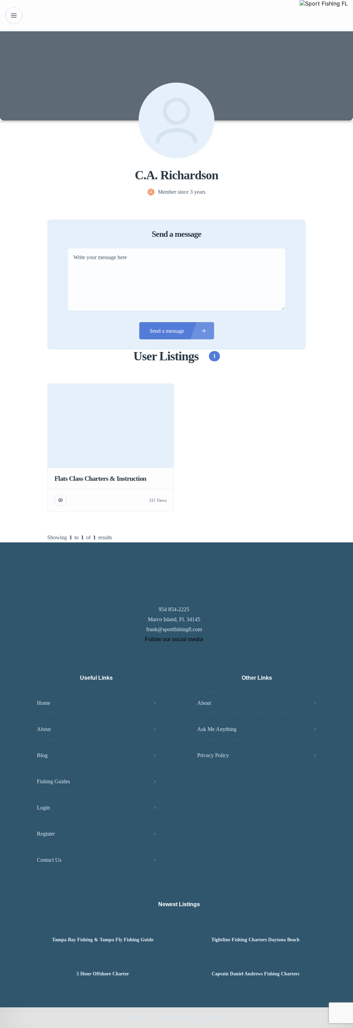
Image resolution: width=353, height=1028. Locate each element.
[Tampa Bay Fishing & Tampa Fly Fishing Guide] (103, 926)
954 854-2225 (174, 609)
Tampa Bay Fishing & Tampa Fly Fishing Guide (102, 939)
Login (43, 807)
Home (43, 703)
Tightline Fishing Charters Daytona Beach (255, 939)
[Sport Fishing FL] (324, 15)
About (44, 729)
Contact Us (49, 860)
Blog (42, 755)
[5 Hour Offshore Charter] (103, 960)
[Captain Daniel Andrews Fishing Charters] (255, 960)
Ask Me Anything (216, 729)
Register (46, 834)
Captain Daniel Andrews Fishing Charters (255, 974)
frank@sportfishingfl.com (174, 629)
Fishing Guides (53, 781)
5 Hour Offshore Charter (103, 974)
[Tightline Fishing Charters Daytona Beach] (255, 926)
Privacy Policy (213, 755)
